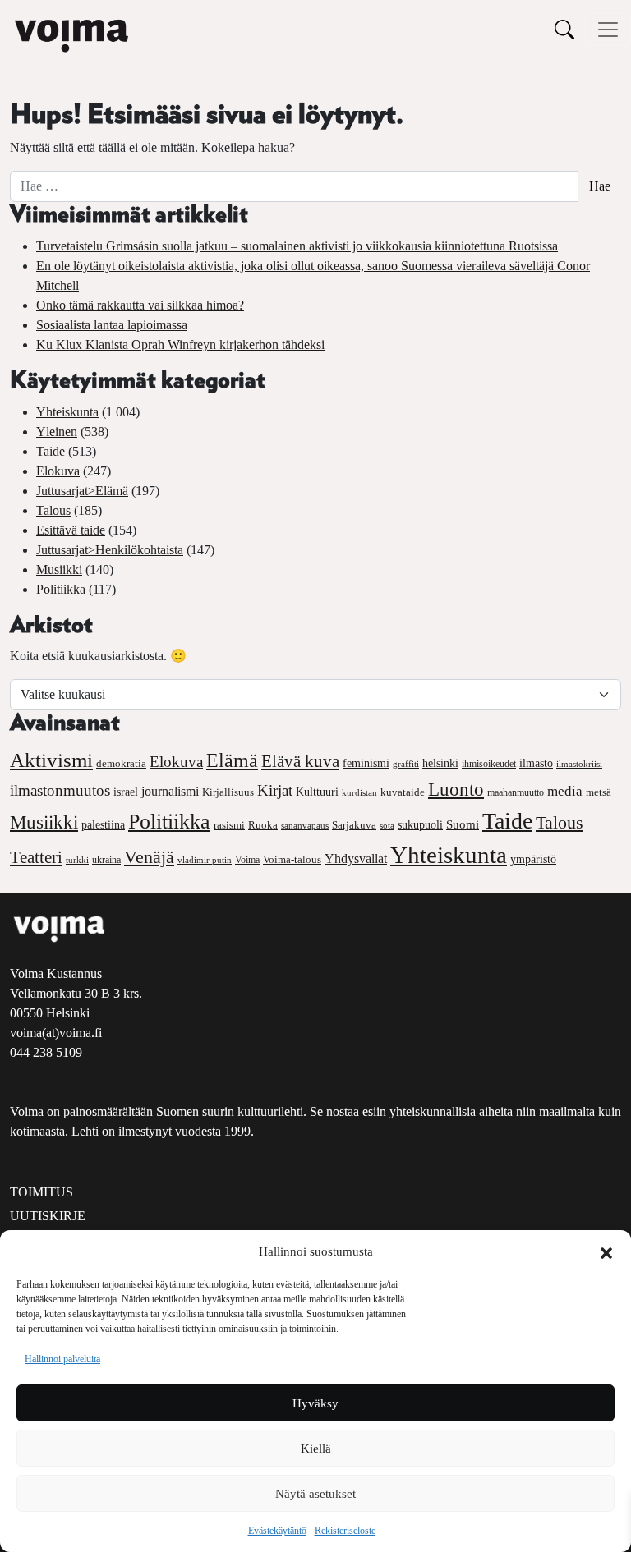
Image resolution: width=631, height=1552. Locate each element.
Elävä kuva (300, 761)
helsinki (440, 762)
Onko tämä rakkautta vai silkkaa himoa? (140, 305)
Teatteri (36, 857)
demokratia (121, 763)
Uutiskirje (47, 1216)
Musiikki (59, 569)
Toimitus (41, 1192)
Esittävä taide (70, 530)
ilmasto (536, 762)
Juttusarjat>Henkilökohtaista (109, 550)
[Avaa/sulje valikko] (608, 29)
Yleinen (56, 432)
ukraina (106, 860)
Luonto (456, 789)
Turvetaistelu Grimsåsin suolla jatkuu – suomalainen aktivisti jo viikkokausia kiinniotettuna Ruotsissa (297, 246)
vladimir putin (204, 860)
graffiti (406, 764)
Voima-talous (292, 859)
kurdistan (359, 792)
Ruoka (263, 825)
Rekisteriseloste (345, 1530)
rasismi (229, 825)
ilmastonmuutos (60, 790)
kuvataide (402, 792)
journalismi (170, 791)
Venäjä (149, 857)
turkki (77, 860)
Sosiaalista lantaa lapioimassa (111, 325)
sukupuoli (420, 825)
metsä (598, 792)
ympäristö (533, 859)
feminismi (366, 762)
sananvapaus (305, 825)
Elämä (232, 760)
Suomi (462, 824)
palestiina (103, 825)
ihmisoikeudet (489, 764)
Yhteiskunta (67, 412)
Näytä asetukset (315, 1493)
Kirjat (274, 790)
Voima (247, 860)
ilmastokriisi (579, 764)
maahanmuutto (515, 792)
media (565, 791)
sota (387, 825)
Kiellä (316, 1448)
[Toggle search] (564, 29)
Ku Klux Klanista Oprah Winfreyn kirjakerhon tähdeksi (180, 344)
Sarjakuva (354, 825)
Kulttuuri (317, 792)
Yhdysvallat (356, 859)
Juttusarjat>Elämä (82, 491)
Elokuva (58, 471)
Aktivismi (51, 760)
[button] (606, 1251)
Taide (50, 451)
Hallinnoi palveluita (62, 1359)
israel (125, 792)
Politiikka (60, 589)
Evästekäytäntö (277, 1530)
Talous (53, 510)
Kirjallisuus (228, 792)
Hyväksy (315, 1403)
